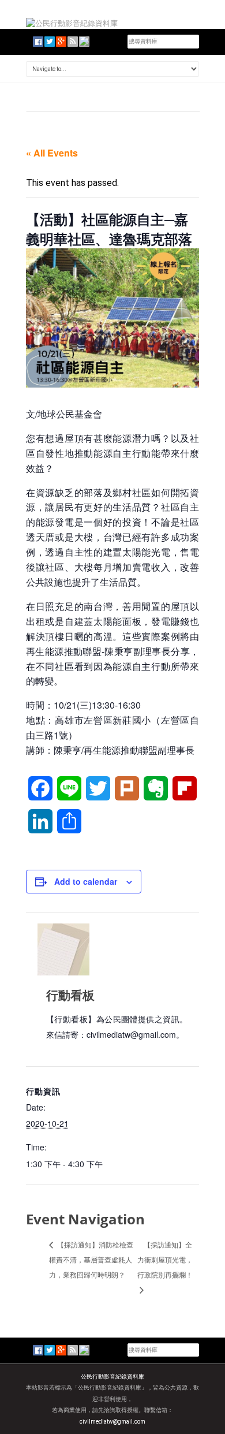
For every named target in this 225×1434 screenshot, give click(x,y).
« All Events (52, 152)
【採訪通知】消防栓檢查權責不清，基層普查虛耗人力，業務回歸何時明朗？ (91, 1259)
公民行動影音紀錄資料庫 (112, 1376)
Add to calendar (85, 881)
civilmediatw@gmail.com (112, 1421)
